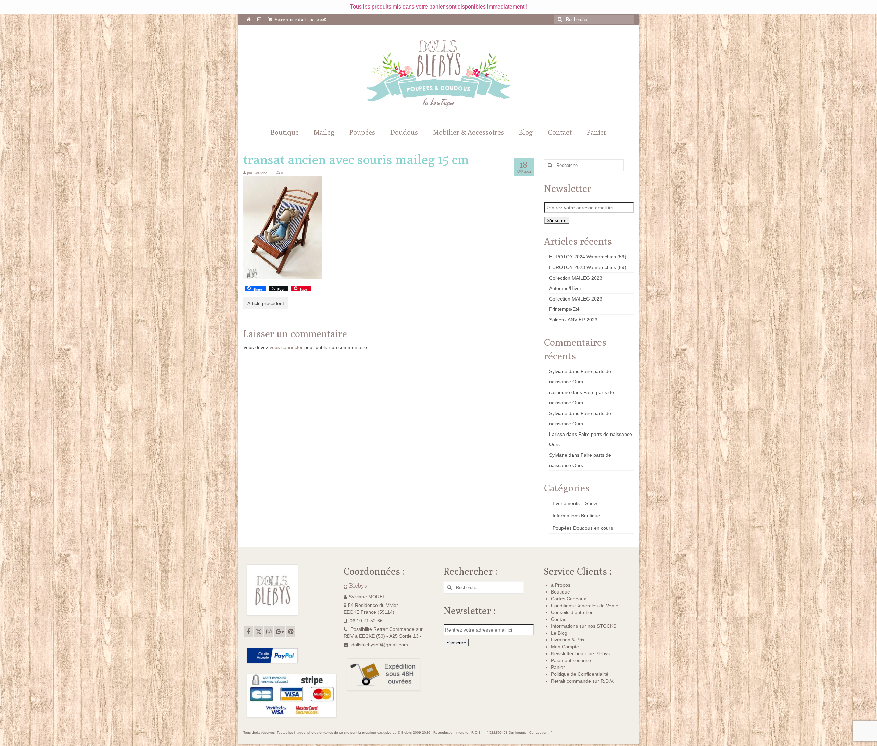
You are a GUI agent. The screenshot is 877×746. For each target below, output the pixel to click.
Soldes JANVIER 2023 (573, 319)
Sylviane (261, 173)
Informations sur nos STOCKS (583, 626)
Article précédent (265, 303)
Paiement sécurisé (571, 660)
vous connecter (286, 347)
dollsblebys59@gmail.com (379, 644)
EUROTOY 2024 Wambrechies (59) (587, 256)
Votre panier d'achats (300, 19)
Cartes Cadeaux (568, 598)
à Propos (560, 585)
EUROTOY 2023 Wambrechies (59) (587, 267)
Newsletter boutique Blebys (580, 653)
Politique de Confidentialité (579, 674)
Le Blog (559, 633)
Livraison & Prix (567, 640)
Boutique (560, 592)
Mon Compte (565, 646)
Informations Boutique (576, 515)
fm (552, 732)
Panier (558, 667)
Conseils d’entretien (572, 612)
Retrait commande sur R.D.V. (582, 681)
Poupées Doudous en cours (583, 528)
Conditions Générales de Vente (584, 605)
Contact (559, 619)
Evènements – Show (575, 503)
